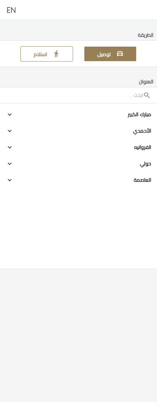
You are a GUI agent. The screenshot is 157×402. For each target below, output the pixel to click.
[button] (78, 114)
